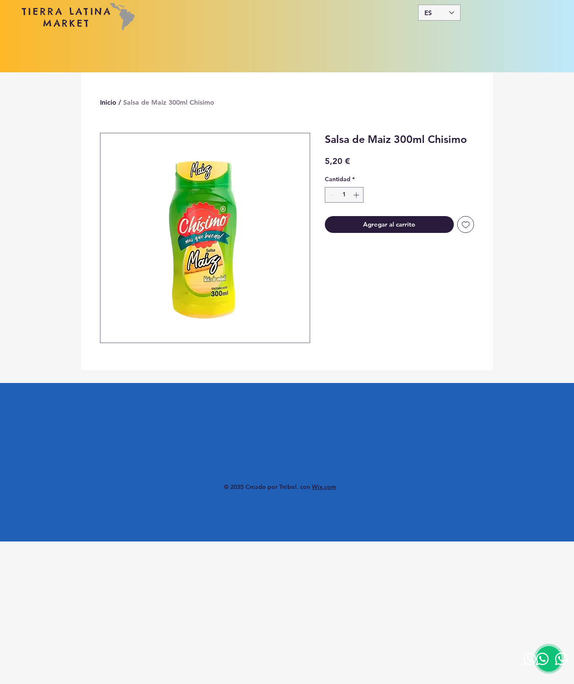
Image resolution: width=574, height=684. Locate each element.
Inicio (108, 102)
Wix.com (324, 487)
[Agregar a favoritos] (465, 224)
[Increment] (357, 195)
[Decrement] (331, 195)
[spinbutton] (344, 195)
